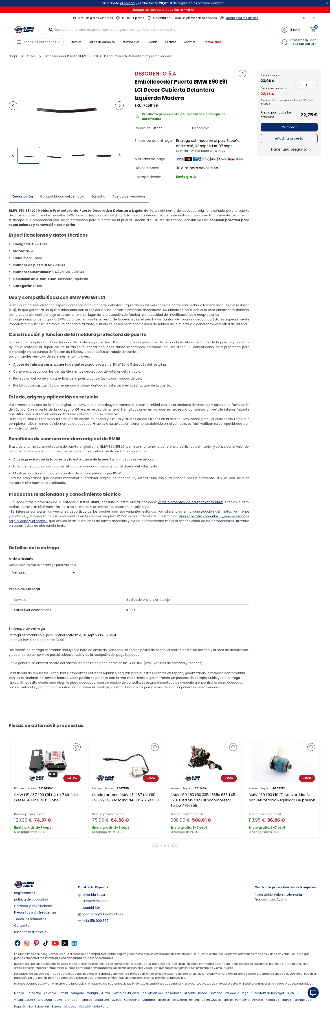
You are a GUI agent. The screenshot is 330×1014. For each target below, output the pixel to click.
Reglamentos (24, 893)
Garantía (98, 196)
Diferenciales (130, 42)
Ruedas (152, 42)
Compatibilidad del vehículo (62, 196)
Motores (76, 42)
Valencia (50, 993)
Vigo (245, 993)
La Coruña (44, 1000)
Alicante (190, 993)
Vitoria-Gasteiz (24, 1000)
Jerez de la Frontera (185, 1000)
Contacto (21, 925)
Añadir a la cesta (289, 138)
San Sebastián (39, 1006)
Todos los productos (30, 919)
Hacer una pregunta (289, 149)
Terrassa (86, 1000)
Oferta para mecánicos (242, 18)
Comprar (289, 127)
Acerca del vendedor (128, 196)
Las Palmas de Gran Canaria (161, 993)
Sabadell (148, 1000)
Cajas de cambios (102, 42)
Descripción (22, 196)
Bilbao (202, 993)
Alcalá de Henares (278, 1000)
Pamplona (242, 1000)
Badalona (102, 1000)
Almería (257, 1000)
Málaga (92, 993)
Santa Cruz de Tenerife (217, 1000)
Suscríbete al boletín (30, 932)
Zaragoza (77, 993)
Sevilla (63, 993)
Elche (58, 1000)
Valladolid (232, 993)
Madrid (19, 993)
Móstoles (164, 1000)
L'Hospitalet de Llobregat (267, 993)
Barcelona (34, 993)
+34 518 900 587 (96, 920)
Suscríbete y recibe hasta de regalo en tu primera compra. (163, 3)
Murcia (105, 993)
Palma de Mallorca (126, 993)
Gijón (290, 993)
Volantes (189, 42)
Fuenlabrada (303, 1000)
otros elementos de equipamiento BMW (190, 502)
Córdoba (216, 993)
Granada (70, 1000)
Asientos (170, 42)
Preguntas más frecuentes (35, 912)
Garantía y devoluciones (33, 906)
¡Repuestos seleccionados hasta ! (163, 9)
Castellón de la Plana (93, 1006)
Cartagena (132, 1000)
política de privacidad (31, 899)
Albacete (70, 1006)
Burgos (57, 1006)
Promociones (212, 42)
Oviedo (116, 1000)
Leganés (20, 1006)
